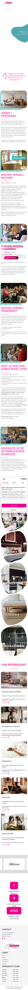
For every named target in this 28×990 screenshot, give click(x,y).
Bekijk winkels (11, 257)
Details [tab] (14, 482)
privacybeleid (6, 500)
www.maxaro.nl (10, 213)
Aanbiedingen (5, 959)
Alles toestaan (14, 505)
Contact (4, 963)
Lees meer (4, 702)
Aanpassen (13, 509)
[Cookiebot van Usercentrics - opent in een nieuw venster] (21, 479)
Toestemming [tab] (5, 482)
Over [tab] (23, 482)
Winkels (3, 957)
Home (3, 955)
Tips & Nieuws (5, 961)
